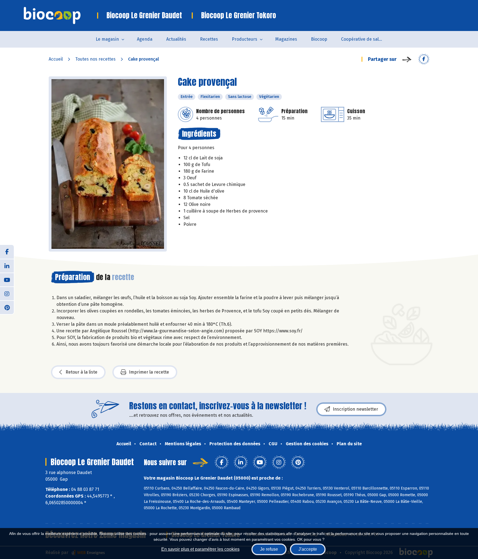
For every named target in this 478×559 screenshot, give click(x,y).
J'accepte (307, 549)
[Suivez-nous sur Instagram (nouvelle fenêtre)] (7, 293)
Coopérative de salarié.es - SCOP (365, 39)
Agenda (144, 39)
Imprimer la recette (149, 372)
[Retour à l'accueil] (60, 15)
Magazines (286, 39)
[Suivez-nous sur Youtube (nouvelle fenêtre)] (7, 279)
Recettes (209, 39)
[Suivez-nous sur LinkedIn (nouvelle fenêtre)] (7, 266)
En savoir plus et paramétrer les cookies (200, 549)
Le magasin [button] (107, 39)
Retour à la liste (81, 372)
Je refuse (269, 549)
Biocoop (319, 39)
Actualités (176, 39)
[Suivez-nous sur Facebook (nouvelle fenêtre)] (7, 252)
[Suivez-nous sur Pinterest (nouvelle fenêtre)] (7, 307)
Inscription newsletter (355, 409)
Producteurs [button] (244, 39)
